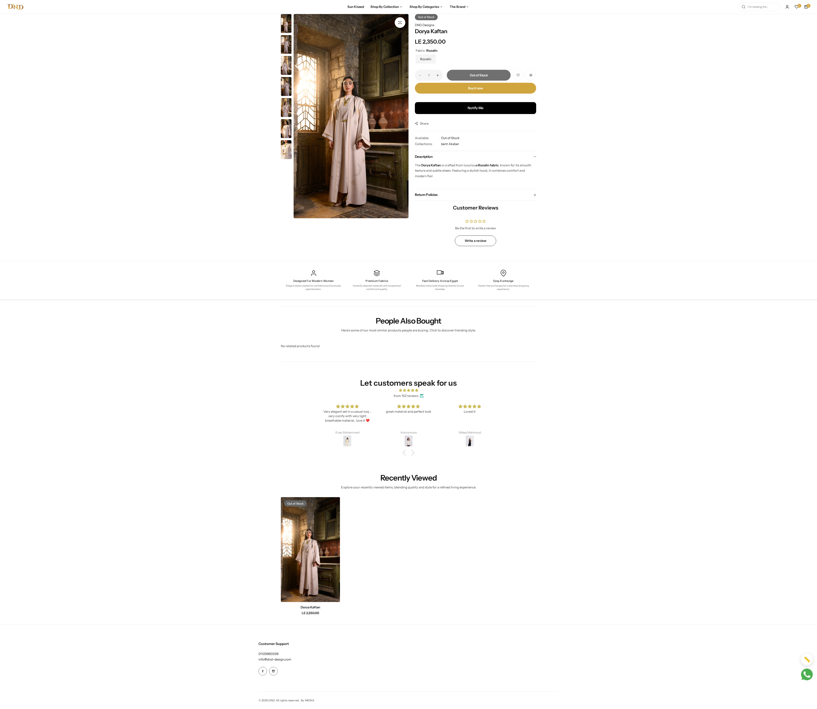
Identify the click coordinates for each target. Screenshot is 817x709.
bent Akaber (450, 144)
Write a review (475, 241)
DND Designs (424, 25)
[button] (405, 452)
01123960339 (269, 654)
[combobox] (759, 7)
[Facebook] (263, 671)
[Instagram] (273, 671)
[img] (408, 390)
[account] (787, 6)
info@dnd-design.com (275, 659)
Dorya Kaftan (310, 607)
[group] (351, 116)
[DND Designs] (15, 7)
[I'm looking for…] (743, 7)
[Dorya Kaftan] (310, 549)
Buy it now (475, 88)
